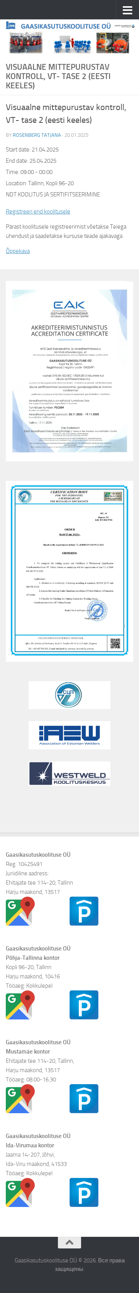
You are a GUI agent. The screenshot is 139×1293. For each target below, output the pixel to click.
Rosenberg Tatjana (37, 135)
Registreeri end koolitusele (38, 211)
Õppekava (18, 251)
